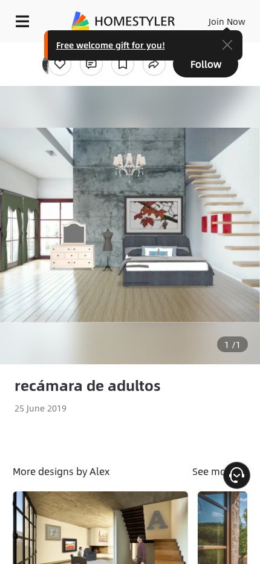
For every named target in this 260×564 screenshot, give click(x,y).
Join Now (227, 21)
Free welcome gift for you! (110, 45)
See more (215, 471)
